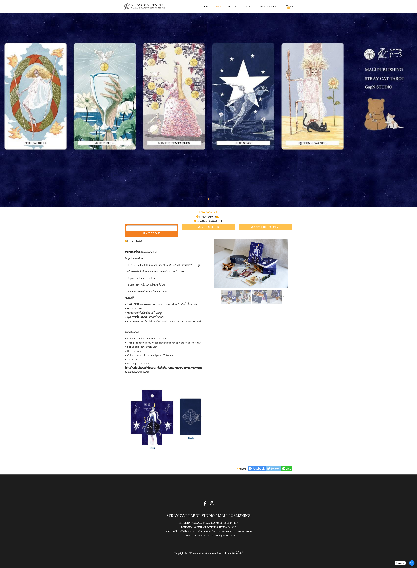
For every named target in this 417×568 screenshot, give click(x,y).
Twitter (275, 468)
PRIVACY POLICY (268, 6)
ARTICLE (232, 6)
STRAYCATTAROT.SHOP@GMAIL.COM (215, 535)
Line (288, 468)
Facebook (258, 468)
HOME (206, 6)
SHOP (218, 6)
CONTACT (248, 6)
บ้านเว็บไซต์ (236, 553)
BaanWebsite (412, 567)
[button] (287, 6)
